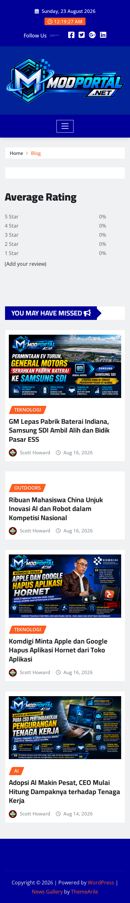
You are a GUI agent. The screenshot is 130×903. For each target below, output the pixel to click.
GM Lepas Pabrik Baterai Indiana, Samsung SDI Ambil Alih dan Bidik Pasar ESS (59, 430)
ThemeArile (84, 891)
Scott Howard (35, 452)
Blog (36, 153)
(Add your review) (25, 263)
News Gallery (47, 891)
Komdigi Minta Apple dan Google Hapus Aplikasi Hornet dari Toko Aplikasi (58, 650)
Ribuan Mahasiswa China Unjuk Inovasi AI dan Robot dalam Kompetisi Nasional (56, 508)
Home (16, 153)
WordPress (101, 882)
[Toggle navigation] (65, 126)
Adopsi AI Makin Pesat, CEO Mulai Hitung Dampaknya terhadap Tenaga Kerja (64, 791)
